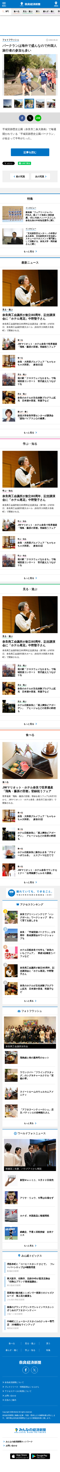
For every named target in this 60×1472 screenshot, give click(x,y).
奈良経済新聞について (14, 1382)
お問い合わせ (10, 1395)
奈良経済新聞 (30, 4)
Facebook (25, 1370)
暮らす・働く (49, 11)
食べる (17, 11)
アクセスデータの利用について (18, 1391)
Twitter (34, 1370)
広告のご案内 (10, 1400)
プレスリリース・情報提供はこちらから (22, 1387)
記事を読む (30, 152)
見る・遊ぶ (27, 11)
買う (38, 11)
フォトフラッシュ (10, 39)
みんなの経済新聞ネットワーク (30, 1430)
